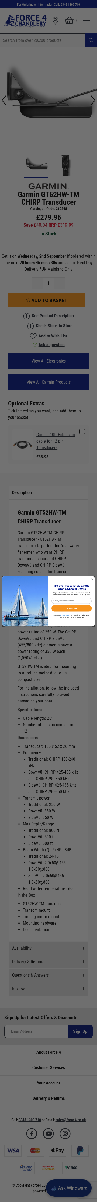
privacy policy (65, 615)
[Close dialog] (92, 579)
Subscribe (72, 608)
